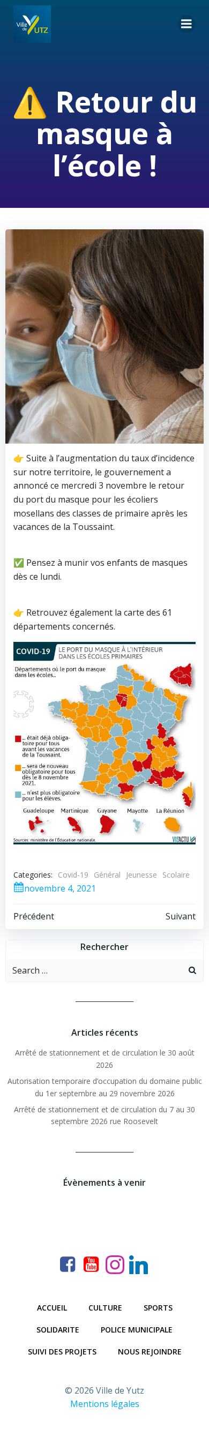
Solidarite (57, 1329)
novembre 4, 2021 (60, 888)
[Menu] (186, 24)
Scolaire (176, 875)
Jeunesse (141, 875)
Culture (105, 1308)
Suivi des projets (62, 1351)
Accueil (52, 1308)
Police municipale (137, 1329)
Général (107, 875)
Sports (158, 1308)
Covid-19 (73, 875)
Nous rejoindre (150, 1351)
